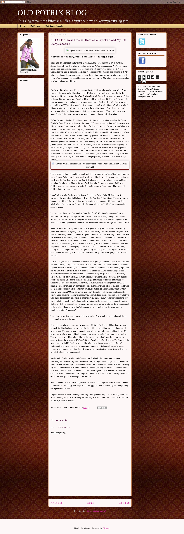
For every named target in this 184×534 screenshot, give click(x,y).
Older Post (124, 502)
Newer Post (56, 502)
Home (22, 26)
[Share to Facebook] (106, 408)
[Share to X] (103, 408)
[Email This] (98, 408)
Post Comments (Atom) (96, 511)
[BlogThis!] (101, 408)
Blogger (106, 528)
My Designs (35, 26)
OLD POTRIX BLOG (52, 12)
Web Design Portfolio (54, 26)
